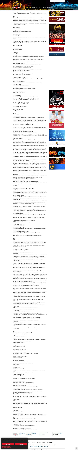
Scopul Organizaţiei (35, 9)
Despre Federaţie (28, 9)
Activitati (40, 7)
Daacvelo (46, 432)
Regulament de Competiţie (43, 9)
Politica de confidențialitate (6, 447)
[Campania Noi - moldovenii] (56, 51)
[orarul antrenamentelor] (56, 127)
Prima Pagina (28, 442)
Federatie (34, 7)
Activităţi (39, 442)
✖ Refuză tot (7, 444)
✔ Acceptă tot (20, 444)
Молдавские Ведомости (34, 433)
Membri (44, 7)
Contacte (53, 9)
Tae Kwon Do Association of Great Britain (22, 433)
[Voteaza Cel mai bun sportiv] (57, 44)
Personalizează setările (6, 446)
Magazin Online (50, 7)
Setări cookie (46, 446)
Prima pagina (28, 7)
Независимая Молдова (60, 433)
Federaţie (33, 442)
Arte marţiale (49, 9)
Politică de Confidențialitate (38, 446)
